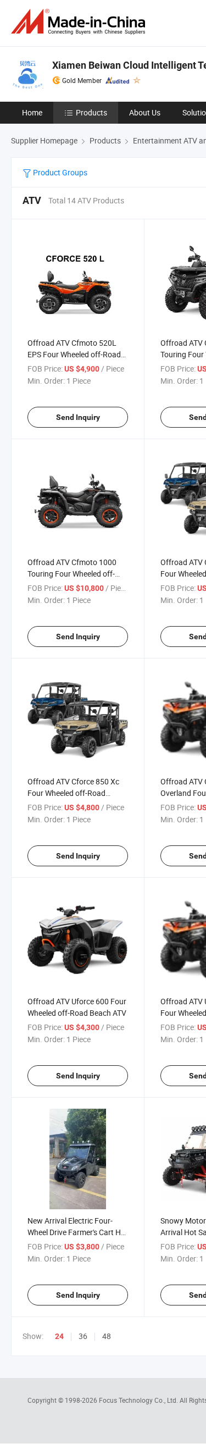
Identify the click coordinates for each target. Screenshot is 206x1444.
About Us (144, 112)
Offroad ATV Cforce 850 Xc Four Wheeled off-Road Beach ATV (73, 793)
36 (83, 1336)
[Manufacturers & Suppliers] (80, 22)
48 (106, 1336)
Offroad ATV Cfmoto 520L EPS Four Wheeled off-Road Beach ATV (74, 354)
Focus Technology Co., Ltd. (139, 1400)
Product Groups (59, 172)
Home (32, 112)
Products (91, 112)
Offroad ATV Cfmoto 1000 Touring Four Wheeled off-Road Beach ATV (71, 573)
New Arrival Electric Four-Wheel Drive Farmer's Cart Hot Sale (77, 1232)
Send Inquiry (78, 417)
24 (59, 1336)
